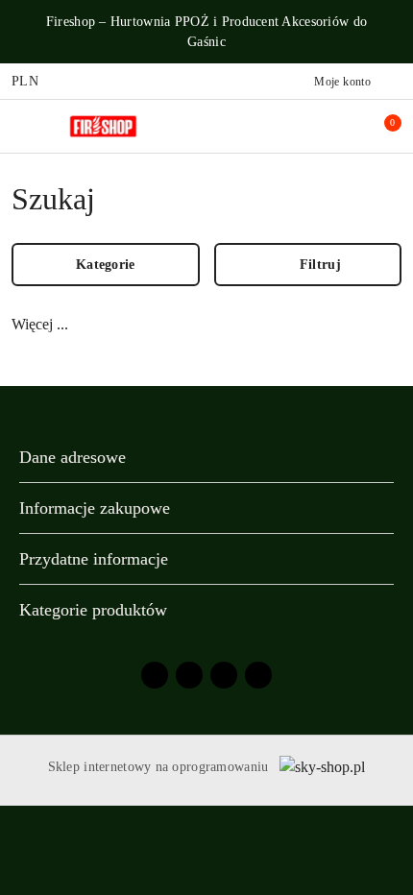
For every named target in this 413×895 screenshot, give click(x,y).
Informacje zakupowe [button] (94, 508)
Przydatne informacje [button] (93, 558)
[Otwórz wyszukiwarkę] (298, 126)
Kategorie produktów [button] (93, 609)
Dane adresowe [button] (72, 457)
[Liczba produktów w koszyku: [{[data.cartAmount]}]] (379, 126)
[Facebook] (154, 675)
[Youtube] (223, 675)
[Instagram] (189, 675)
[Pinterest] (258, 675)
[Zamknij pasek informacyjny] (392, 31)
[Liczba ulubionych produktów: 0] (339, 126)
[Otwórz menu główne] (23, 126)
